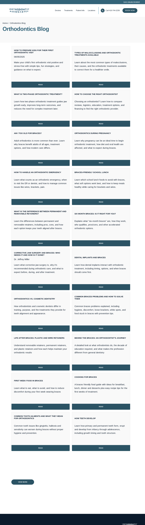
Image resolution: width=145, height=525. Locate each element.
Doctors (58, 10)
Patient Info (80, 10)
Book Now (130, 10)
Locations (91, 10)
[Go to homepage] (14, 10)
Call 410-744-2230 (113, 10)
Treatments (68, 10)
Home (5, 23)
